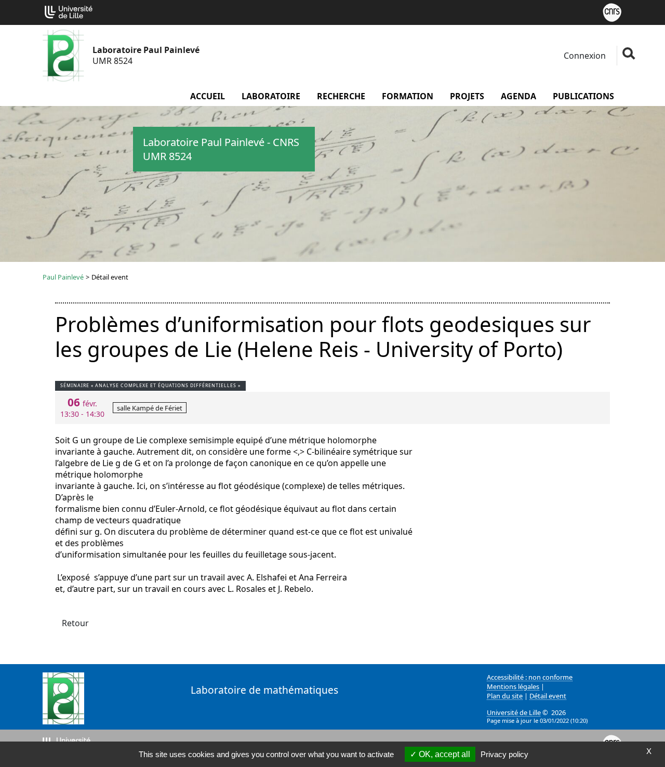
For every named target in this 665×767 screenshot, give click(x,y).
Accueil (207, 96)
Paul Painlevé (63, 277)
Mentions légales (513, 686)
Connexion (584, 55)
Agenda (518, 96)
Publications (583, 96)
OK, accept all (443, 754)
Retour (75, 623)
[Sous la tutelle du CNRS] (612, 11)
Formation (407, 96)
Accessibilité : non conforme (530, 677)
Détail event (547, 695)
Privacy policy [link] (504, 754)
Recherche (341, 96)
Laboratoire (271, 96)
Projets (467, 96)
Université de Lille (514, 712)
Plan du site (505, 695)
